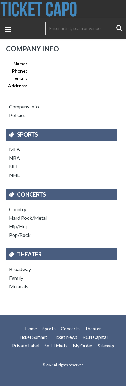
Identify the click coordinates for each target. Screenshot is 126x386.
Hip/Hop (18, 226)
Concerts (31, 194)
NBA (14, 158)
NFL (13, 166)
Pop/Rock (20, 235)
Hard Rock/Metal (28, 218)
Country (17, 209)
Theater (29, 254)
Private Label (25, 345)
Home (31, 328)
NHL (14, 175)
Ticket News (64, 337)
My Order (83, 345)
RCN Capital (95, 337)
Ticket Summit (33, 337)
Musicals (18, 286)
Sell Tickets (56, 345)
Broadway (20, 269)
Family (16, 278)
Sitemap (106, 345)
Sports (27, 134)
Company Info (24, 106)
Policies (17, 115)
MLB (14, 149)
